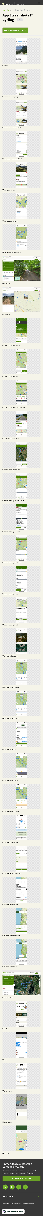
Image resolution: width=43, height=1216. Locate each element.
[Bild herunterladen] (39, 62)
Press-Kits (6, 10)
